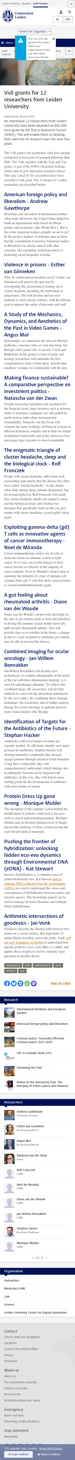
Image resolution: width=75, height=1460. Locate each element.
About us (10, 1376)
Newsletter (11, 1437)
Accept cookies (18, 1454)
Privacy (8, 1355)
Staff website (6, 52)
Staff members (40, 3)
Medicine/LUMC (15, 1289)
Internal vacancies (15, 1388)
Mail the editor (61, 983)
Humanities (11, 1281)
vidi (22, 971)
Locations (10, 1343)
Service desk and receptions (22, 1337)
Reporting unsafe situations (21, 1421)
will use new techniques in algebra (37, 940)
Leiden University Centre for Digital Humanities (35, 1313)
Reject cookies (50, 1454)
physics (10, 971)
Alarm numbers (14, 1415)
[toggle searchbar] (69, 11)
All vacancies (12, 1394)
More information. (51, 1449)
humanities (13, 965)
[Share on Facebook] (7, 983)
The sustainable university (20, 1382)
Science (9, 1305)
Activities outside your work (22, 1400)
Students (26, 3)
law (27, 965)
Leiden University (11, 3)
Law (7, 1297)
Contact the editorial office (21, 1349)
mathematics (42, 965)
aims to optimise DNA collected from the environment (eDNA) (34, 883)
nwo (58, 965)
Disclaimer (10, 1361)
